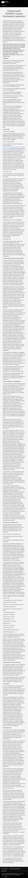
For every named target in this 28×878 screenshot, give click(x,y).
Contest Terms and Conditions (14, 868)
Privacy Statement (4, 868)
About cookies (4, 870)
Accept (5, 876)
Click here (18, 874)
